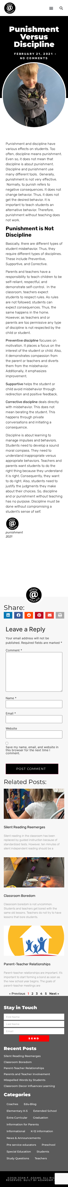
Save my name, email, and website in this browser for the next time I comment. (32, 750)
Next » (54, 993)
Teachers (41, 1158)
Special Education (19, 1151)
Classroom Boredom (19, 896)
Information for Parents (23, 1124)
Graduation (40, 1117)
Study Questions (18, 1158)
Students (43, 1151)
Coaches (12, 1104)
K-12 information (42, 1131)
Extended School (45, 1111)
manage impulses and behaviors (31, 440)
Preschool (48, 1144)
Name (11, 698)
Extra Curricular (17, 1117)
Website (11, 728)
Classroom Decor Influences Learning (29, 1086)
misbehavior (28, 249)
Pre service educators (21, 1144)
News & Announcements (24, 1138)
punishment (15, 179)
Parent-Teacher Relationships (27, 964)
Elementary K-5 (17, 1111)
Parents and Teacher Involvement (27, 1074)
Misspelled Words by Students (24, 1080)
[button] (51, 8)
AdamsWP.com (49, 1180)
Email (11, 713)
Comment (14, 650)
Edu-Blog (30, 1104)
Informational (16, 1131)
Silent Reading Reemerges (24, 827)
